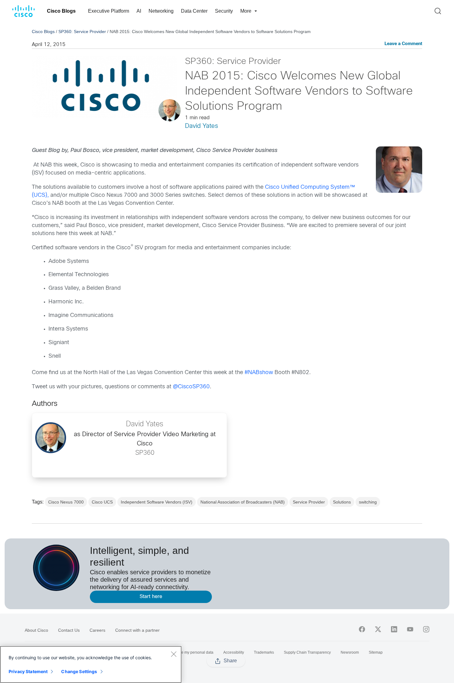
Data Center (194, 11)
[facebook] (362, 629)
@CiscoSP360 (191, 387)
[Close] (173, 654)
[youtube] (410, 629)
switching (368, 502)
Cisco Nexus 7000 (66, 502)
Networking (161, 11)
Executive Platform (108, 11)
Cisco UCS (102, 502)
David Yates (201, 126)
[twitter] (378, 629)
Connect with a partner (137, 630)
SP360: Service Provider (82, 31)
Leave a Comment (403, 44)
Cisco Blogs (61, 11)
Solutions (342, 502)
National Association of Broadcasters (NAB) (242, 502)
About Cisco (36, 630)
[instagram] (426, 629)
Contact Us (69, 630)
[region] (91, 664)
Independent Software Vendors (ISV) (156, 502)
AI (139, 11)
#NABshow (259, 372)
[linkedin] (394, 629)
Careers (97, 630)
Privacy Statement (28, 671)
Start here (151, 596)
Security (224, 11)
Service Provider (309, 502)
